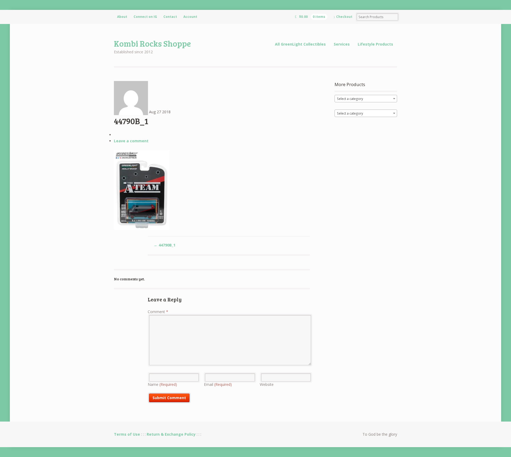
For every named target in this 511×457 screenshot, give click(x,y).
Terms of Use (127, 434)
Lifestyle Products (375, 44)
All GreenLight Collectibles (300, 44)
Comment (158, 311)
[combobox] (366, 98)
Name (162, 384)
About (122, 16)
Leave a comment (131, 140)
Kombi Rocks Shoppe (152, 43)
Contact (170, 16)
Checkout (344, 16)
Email (218, 384)
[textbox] (366, 99)
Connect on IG (145, 16)
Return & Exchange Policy (171, 434)
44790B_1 (164, 245)
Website (267, 384)
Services (342, 44)
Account (190, 16)
